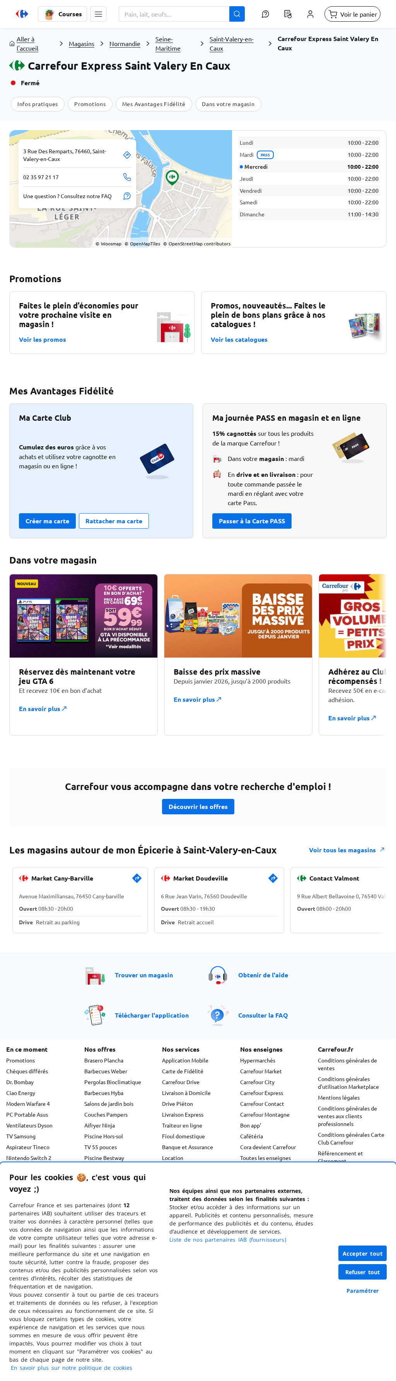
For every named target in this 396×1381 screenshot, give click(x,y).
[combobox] (182, 14)
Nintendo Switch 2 (28, 1157)
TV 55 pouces (100, 1146)
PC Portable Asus (27, 1114)
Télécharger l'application (152, 1015)
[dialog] (198, 1271)
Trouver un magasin (144, 975)
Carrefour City (257, 1081)
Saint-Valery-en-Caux (232, 43)
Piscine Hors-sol (103, 1136)
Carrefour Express (261, 1092)
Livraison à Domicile (186, 1092)
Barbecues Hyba (103, 1092)
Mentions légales (339, 1097)
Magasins (81, 43)
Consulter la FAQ (263, 1015)
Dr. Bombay (20, 1081)
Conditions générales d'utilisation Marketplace (348, 1082)
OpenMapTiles (142, 243)
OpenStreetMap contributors (196, 243)
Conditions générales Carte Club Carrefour (351, 1138)
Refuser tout (362, 1272)
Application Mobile (185, 1060)
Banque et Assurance (187, 1146)
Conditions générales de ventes (347, 1064)
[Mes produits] (288, 14)
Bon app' (250, 1125)
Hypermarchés (257, 1060)
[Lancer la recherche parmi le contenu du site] (237, 14)
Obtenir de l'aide (263, 975)
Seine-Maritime (168, 43)
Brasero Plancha (103, 1060)
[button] (98, 14)
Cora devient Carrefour (268, 1146)
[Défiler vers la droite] (368, 654)
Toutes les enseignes (265, 1157)
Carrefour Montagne (265, 1114)
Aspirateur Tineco (28, 1146)
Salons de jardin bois (108, 1103)
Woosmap (108, 243)
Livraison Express (182, 1114)
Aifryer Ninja (99, 1125)
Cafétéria (251, 1136)
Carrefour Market (261, 1070)
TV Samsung (21, 1136)
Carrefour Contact (262, 1103)
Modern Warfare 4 (28, 1103)
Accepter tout (363, 1253)
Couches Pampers (106, 1114)
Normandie (124, 43)
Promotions (20, 1060)
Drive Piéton (177, 1103)
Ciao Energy (20, 1092)
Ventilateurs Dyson (29, 1125)
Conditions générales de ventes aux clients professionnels (347, 1116)
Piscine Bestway (104, 1157)
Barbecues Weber (105, 1070)
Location (172, 1157)
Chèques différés (27, 1070)
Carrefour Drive (181, 1081)
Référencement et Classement (340, 1157)
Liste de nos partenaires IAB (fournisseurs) (227, 1239)
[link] (137, 881)
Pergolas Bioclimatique (112, 1081)
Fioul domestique (183, 1136)
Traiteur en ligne (182, 1125)
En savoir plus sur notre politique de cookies (71, 1367)
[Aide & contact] (265, 14)
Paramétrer (362, 1290)
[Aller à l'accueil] (22, 14)
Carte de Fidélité (182, 1070)
